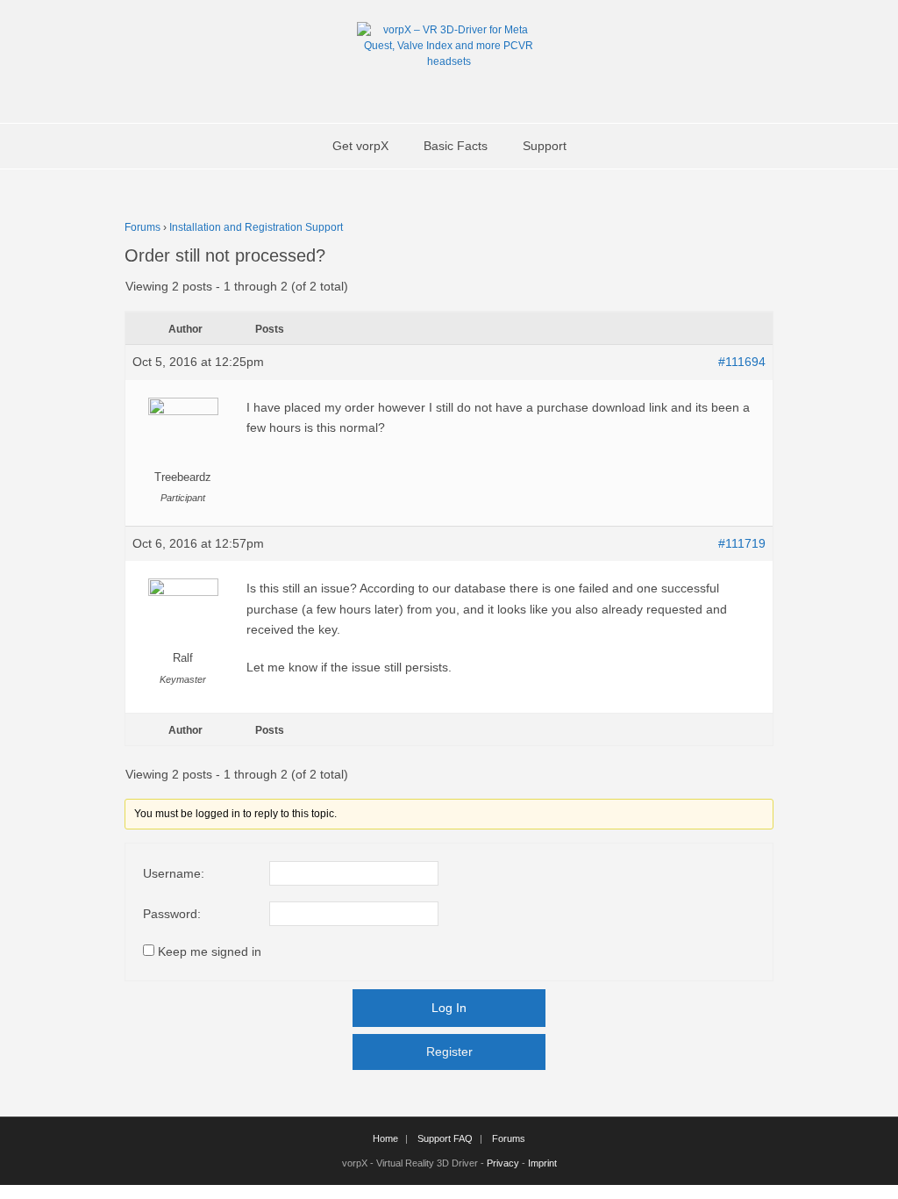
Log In (449, 1008)
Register (449, 1052)
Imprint (542, 1163)
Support (545, 146)
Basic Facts (456, 146)
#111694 (742, 362)
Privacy (503, 1163)
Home (385, 1138)
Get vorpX (360, 146)
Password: (172, 914)
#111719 (742, 543)
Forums (142, 227)
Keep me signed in (209, 951)
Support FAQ (445, 1138)
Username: (173, 873)
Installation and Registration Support (256, 227)
